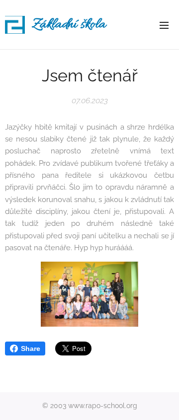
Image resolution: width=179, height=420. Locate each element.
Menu (164, 25)
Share (30, 348)
